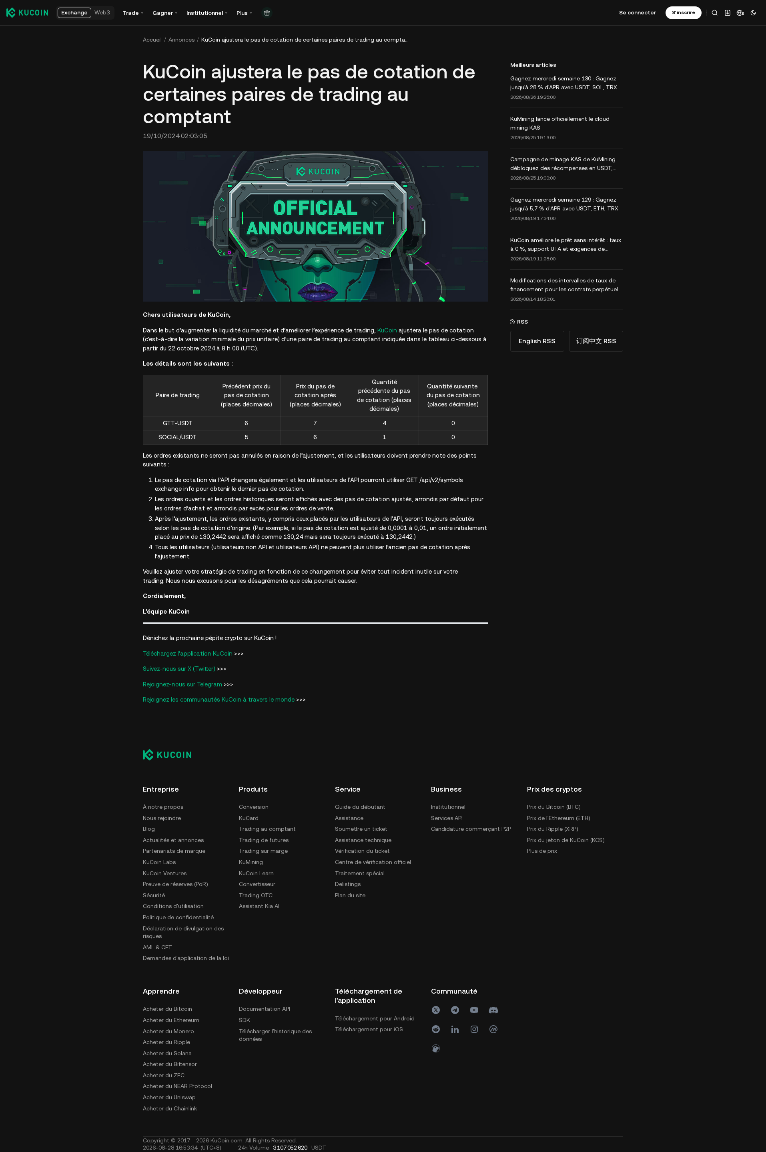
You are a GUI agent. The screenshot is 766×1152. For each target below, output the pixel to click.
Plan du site (350, 895)
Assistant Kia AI (259, 906)
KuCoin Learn (256, 873)
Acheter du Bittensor (170, 1064)
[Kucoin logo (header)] (27, 12)
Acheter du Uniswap (169, 1097)
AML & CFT (157, 947)
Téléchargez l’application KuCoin (188, 653)
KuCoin (387, 330)
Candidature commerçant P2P (471, 829)
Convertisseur (257, 884)
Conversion (254, 807)
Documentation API (264, 1009)
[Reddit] (436, 1029)
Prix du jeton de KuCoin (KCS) (566, 840)
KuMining (251, 862)
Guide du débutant (360, 807)
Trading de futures (264, 840)
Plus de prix (542, 851)
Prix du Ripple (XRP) (552, 829)
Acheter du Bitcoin (167, 1009)
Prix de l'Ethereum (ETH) (558, 818)
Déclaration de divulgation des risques (183, 932)
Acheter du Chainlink (170, 1108)
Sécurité (154, 895)
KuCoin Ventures (164, 873)
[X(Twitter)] (436, 1010)
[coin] (436, 1048)
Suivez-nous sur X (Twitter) (179, 668)
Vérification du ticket (362, 851)
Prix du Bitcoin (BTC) (554, 807)
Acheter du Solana (167, 1053)
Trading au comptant (267, 829)
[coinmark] (493, 1029)
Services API (447, 818)
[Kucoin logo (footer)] (171, 755)
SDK (244, 1020)
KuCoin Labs (159, 862)
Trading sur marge (263, 851)
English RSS (537, 341)
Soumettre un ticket (361, 829)
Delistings (348, 884)
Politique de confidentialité (178, 917)
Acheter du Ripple (166, 1042)
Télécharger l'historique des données (275, 1035)
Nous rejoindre (162, 818)
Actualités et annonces (173, 840)
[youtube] (474, 1010)
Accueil (152, 39)
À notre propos (163, 807)
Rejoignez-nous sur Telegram (182, 684)
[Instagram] (474, 1029)
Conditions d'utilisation (173, 906)
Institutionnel (448, 807)
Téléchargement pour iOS (369, 1029)
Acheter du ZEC (163, 1075)
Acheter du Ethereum (171, 1020)
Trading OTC (256, 895)
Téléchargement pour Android (375, 1018)
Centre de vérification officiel (373, 862)
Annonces (181, 39)
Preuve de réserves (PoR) (175, 884)
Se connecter (637, 12)
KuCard (249, 818)
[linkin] (455, 1029)
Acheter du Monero (168, 1031)
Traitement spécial (360, 873)
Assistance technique (363, 840)
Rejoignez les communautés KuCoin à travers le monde (219, 699)
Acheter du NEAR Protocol (177, 1086)
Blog (149, 829)
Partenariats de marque (174, 851)
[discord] (493, 1010)
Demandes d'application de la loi (186, 958)
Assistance (349, 818)
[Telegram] (455, 1010)
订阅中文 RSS (596, 341)
